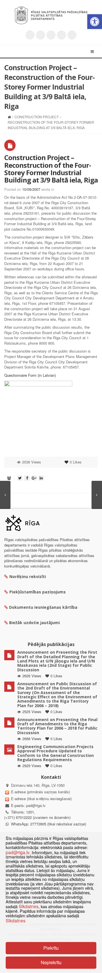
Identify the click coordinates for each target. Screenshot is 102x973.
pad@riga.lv (36, 805)
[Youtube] (51, 35)
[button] (94, 21)
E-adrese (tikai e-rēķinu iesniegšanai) (41, 798)
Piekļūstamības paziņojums (37, 592)
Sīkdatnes (29, 906)
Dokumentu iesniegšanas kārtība (43, 607)
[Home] (9, 116)
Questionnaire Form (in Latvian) (30, 375)
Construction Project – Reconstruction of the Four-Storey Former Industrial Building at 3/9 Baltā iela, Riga (51, 169)
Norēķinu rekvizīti (27, 576)
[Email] (71, 35)
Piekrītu (51, 948)
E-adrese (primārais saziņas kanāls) (40, 791)
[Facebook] (40, 35)
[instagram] (61, 35)
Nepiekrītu (51, 962)
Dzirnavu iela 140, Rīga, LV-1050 (38, 785)
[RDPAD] (51, 15)
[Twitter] (30, 35)
